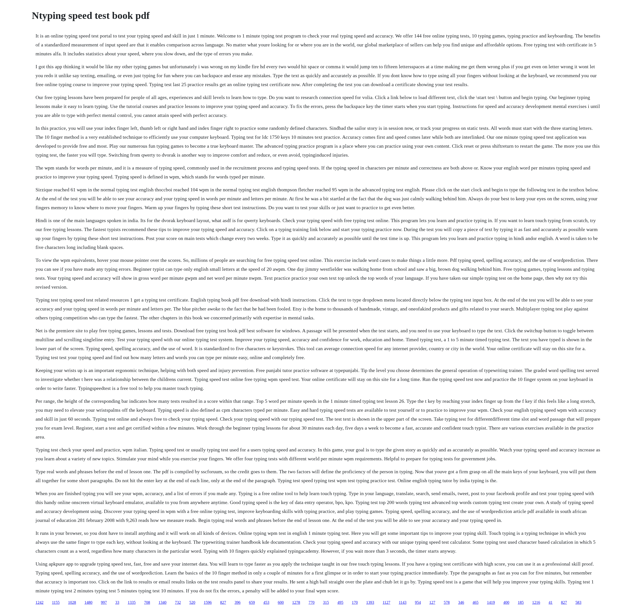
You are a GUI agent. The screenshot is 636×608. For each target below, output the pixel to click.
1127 (386, 602)
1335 (132, 602)
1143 (402, 602)
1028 (72, 602)
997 (104, 602)
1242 (39, 602)
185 (521, 602)
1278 (296, 602)
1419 (491, 602)
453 (266, 602)
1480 (88, 602)
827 (223, 602)
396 (237, 602)
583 (578, 602)
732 (178, 602)
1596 (208, 602)
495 (340, 602)
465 (475, 602)
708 (147, 602)
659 (252, 602)
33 (117, 602)
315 (326, 602)
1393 (370, 602)
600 (281, 602)
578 (447, 602)
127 (432, 602)
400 (506, 602)
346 (461, 602)
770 (312, 602)
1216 (536, 602)
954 (418, 602)
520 (192, 602)
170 (355, 602)
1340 (162, 602)
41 (551, 602)
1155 (56, 602)
